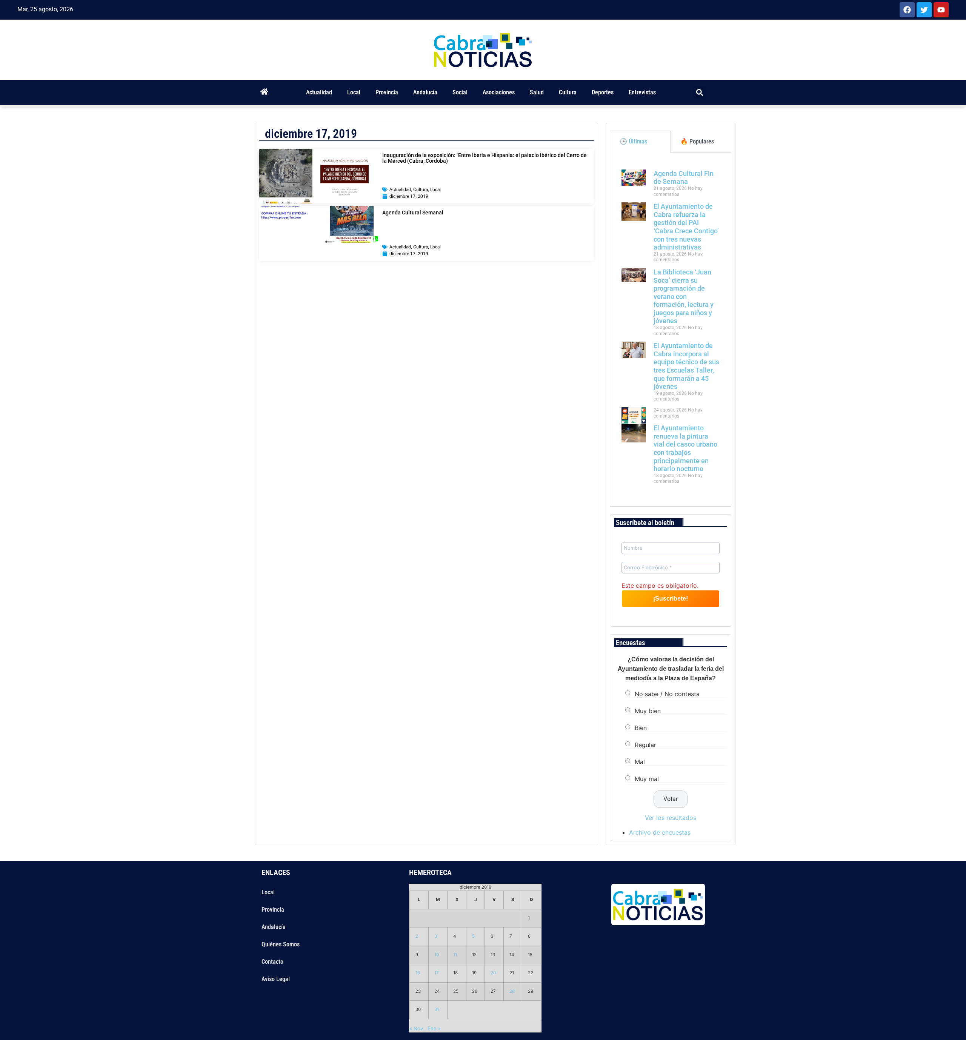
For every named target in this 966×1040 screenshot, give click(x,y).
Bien (641, 727)
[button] (700, 92)
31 (436, 1009)
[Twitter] (924, 9)
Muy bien (648, 710)
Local (353, 92)
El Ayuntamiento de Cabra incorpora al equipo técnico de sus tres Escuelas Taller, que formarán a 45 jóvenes (686, 366)
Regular (645, 744)
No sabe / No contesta (667, 693)
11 (455, 954)
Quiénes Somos (280, 944)
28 (512, 991)
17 (436, 972)
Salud (537, 92)
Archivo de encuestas (660, 832)
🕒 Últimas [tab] (633, 141)
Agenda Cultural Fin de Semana (684, 177)
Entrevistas (642, 92)
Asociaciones (499, 92)
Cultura (568, 92)
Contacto (272, 961)
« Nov (416, 1028)
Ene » (434, 1028)
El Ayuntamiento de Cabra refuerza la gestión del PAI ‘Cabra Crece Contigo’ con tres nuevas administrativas (686, 226)
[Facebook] (907, 9)
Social (460, 92)
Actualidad (319, 92)
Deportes (603, 92)
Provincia (386, 92)
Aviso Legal (275, 979)
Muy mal (647, 778)
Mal (640, 761)
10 (436, 954)
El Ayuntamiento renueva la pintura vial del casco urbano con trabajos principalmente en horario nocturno (685, 448)
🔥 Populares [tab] (697, 141)
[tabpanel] (670, 330)
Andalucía (425, 92)
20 (493, 972)
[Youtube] (941, 9)
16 (417, 972)
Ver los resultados (670, 817)
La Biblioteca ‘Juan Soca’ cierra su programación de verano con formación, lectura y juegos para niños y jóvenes (684, 296)
